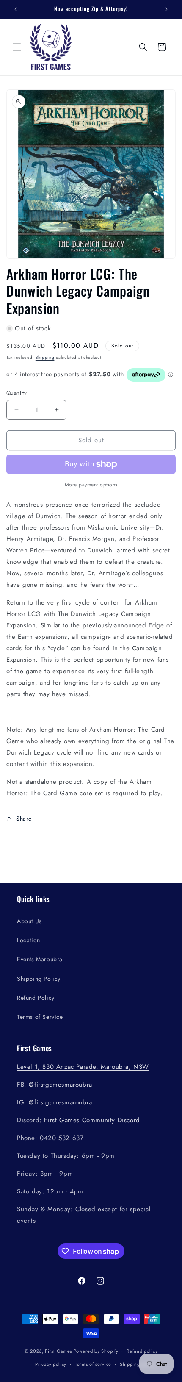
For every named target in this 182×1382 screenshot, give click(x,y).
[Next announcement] (166, 9)
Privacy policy (50, 1364)
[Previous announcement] (15, 9)
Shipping (45, 357)
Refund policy (142, 1351)
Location (28, 940)
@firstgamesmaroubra (60, 1084)
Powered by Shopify (96, 1351)
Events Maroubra (40, 959)
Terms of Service (40, 1017)
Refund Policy (36, 997)
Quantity (16, 393)
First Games (58, 1351)
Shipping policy (137, 1364)
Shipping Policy (39, 978)
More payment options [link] (91, 484)
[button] (17, 47)
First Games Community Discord (92, 1120)
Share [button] (24, 818)
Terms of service (93, 1364)
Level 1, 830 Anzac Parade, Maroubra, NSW (83, 1066)
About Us (29, 921)
